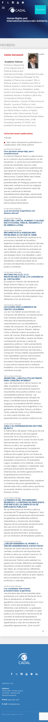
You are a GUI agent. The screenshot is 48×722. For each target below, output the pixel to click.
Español (41, 54)
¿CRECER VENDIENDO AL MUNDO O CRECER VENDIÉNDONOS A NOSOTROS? (23, 544)
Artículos (7, 138)
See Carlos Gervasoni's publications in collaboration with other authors (23, 143)
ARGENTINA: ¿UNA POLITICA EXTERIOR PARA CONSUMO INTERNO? (23, 379)
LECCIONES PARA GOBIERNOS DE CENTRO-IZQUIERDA (20, 308)
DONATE (41, 10)
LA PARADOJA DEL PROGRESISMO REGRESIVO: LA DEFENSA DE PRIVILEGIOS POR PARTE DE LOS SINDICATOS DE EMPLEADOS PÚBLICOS (24, 503)
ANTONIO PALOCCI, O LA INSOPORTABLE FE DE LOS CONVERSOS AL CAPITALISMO (23, 276)
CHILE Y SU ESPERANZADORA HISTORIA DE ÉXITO (23, 427)
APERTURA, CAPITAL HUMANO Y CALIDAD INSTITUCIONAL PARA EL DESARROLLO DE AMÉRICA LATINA (24, 222)
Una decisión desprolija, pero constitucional (19, 152)
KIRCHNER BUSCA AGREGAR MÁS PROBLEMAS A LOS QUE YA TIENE (20, 233)
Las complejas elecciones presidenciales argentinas (17, 589)
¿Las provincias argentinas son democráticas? (19, 212)
